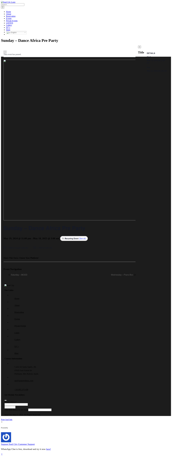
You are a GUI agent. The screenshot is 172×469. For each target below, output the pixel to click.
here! (48, 449)
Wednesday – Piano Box (122, 274)
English (13, 33)
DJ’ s (16, 346)
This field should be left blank (16, 410)
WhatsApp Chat (18, 427)
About (17, 305)
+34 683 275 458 (21, 390)
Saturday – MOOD (19, 274)
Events (17, 319)
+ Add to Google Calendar (18, 247)
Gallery (17, 339)
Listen (16, 333)
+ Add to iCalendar (44, 247)
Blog (16, 353)
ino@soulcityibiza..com (23, 381)
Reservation (19, 312)
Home (16, 298)
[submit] (6, 400)
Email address (11, 402)
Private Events (20, 326)
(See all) (82, 238)
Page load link (6, 419)
